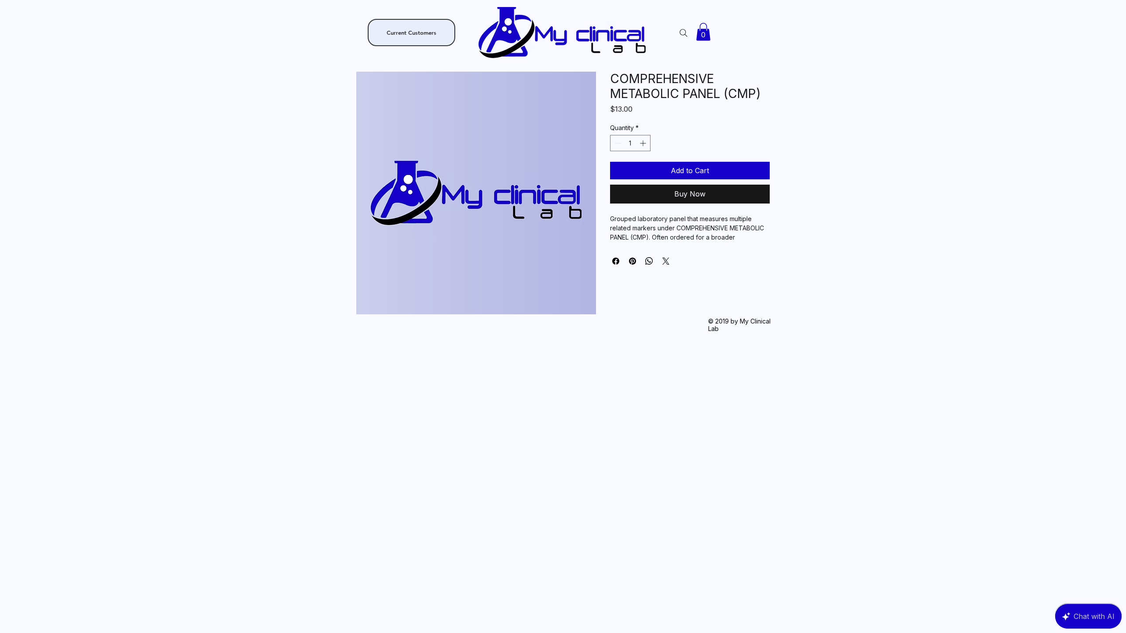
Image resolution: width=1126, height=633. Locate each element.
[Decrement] (616, 143)
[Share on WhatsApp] (649, 261)
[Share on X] (666, 261)
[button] (703, 32)
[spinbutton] (630, 143)
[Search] (683, 33)
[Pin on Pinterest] (632, 261)
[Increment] (643, 143)
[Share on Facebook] (616, 261)
